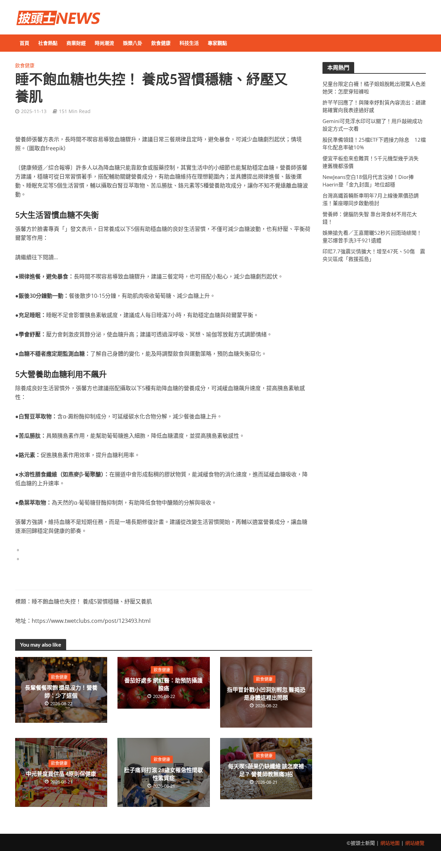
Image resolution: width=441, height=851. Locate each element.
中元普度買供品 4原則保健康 (61, 773)
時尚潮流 (104, 43)
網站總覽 (414, 843)
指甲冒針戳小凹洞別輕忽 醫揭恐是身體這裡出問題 (266, 693)
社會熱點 (48, 43)
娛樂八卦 (132, 43)
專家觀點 (217, 43)
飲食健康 (161, 43)
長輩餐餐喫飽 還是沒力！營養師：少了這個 (61, 691)
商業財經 (76, 43)
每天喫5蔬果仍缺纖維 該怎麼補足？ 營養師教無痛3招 (266, 769)
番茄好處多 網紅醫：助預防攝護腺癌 (163, 684)
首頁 (24, 43)
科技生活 (189, 43)
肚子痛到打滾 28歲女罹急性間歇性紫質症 (163, 774)
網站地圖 (390, 843)
